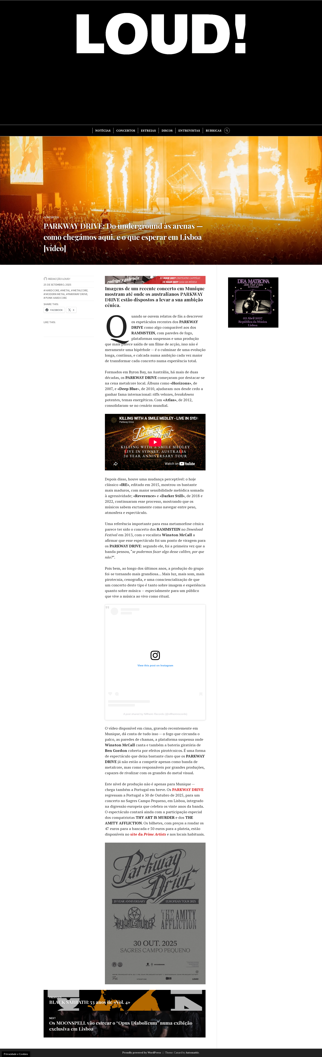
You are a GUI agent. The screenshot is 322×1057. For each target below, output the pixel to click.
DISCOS (167, 130)
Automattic (192, 1052)
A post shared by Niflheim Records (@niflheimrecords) (155, 713)
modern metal (55, 294)
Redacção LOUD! (59, 278)
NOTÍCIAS (103, 130)
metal (66, 290)
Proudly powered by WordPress (141, 1052)
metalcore (80, 290)
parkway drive (77, 294)
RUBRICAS (213, 130)
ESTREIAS (148, 130)
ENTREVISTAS (189, 130)
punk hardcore (56, 297)
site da (148, 834)
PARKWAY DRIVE (187, 789)
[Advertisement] (161, 93)
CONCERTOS (125, 130)
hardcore (52, 290)
